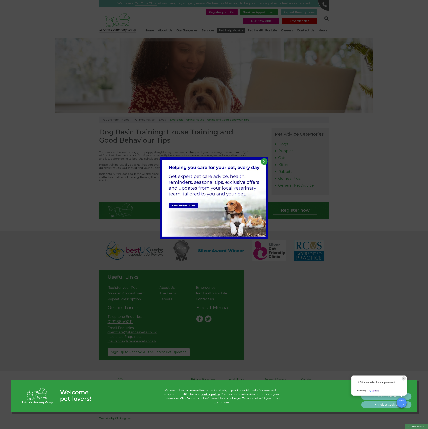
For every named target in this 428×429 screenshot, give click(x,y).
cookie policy (210, 394)
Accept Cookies (388, 396)
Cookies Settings (416, 426)
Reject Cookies (388, 404)
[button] (402, 403)
